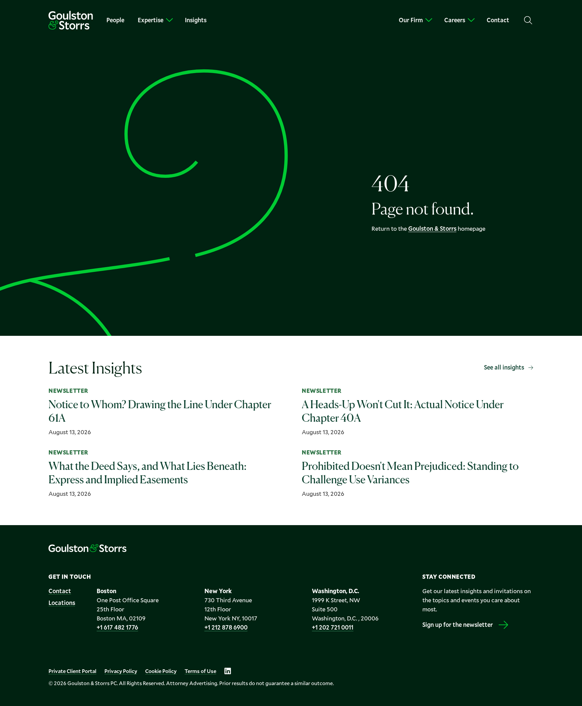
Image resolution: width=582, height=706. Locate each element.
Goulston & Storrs (432, 228)
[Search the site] (528, 20)
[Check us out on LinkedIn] (227, 671)
